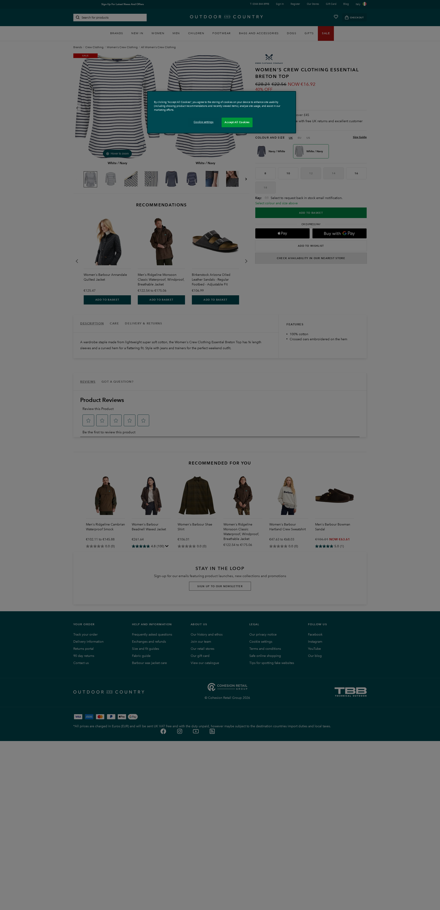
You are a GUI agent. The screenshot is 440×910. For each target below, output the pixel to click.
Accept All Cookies (237, 122)
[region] (221, 112)
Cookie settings (204, 122)
